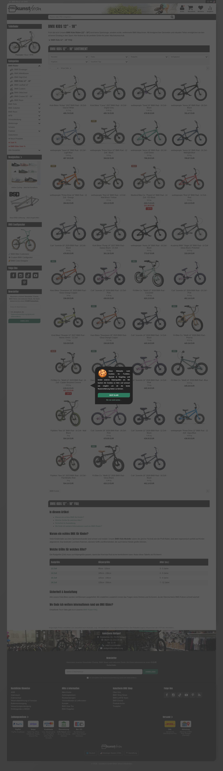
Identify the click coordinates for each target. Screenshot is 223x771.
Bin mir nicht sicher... (113, 400)
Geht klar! (113, 395)
